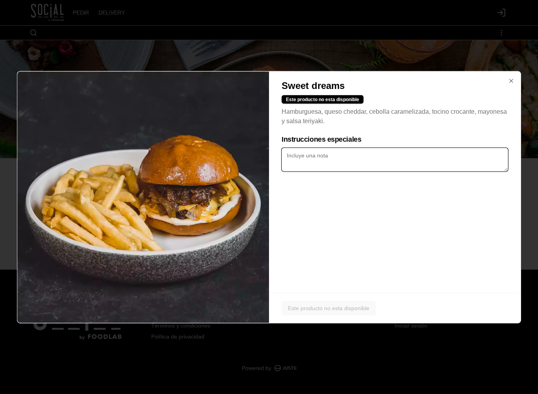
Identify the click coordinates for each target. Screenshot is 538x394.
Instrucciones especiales (321, 139)
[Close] (511, 81)
